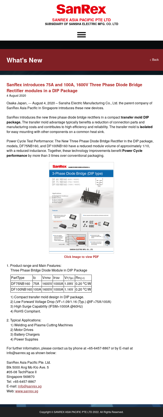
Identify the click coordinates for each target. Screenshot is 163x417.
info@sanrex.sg (30, 386)
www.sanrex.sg (26, 391)
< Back (154, 59)
